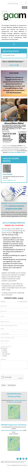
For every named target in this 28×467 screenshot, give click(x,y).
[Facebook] (18, 459)
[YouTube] (23, 459)
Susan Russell (7, 174)
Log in (24, 7)
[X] (20, 459)
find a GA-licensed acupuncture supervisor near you (12, 430)
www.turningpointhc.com (9, 180)
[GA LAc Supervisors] (14, 450)
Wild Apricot (15, 465)
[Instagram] (26, 459)
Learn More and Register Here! (16, 152)
